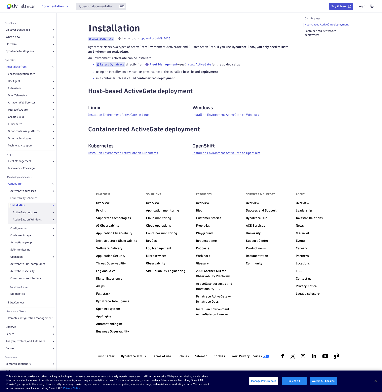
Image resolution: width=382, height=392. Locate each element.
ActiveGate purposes (23, 191)
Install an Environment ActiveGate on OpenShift (226, 152)
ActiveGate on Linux (25, 212)
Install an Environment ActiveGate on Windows (225, 114)
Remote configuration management (30, 318)
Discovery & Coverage (21, 168)
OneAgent (14, 81)
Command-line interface (25, 278)
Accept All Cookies (323, 381)
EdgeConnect (16, 302)
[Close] (53, 67)
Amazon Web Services (22, 102)
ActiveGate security (22, 271)
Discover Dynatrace (18, 29)
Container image (20, 235)
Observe (11, 327)
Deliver (10, 348)
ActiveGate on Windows (27, 219)
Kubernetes (15, 124)
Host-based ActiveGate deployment (327, 24)
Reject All (294, 381)
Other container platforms (24, 131)
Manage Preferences (263, 381)
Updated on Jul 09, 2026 (155, 38)
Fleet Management (19, 161)
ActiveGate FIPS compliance (27, 264)
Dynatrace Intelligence (20, 51)
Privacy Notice (71, 388)
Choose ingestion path (21, 74)
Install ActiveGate (198, 64)
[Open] (53, 30)
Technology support (20, 145)
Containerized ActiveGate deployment (320, 33)
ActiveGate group (21, 242)
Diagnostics (17, 294)
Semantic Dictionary (18, 364)
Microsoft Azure (18, 109)
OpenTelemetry (17, 95)
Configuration (18, 228)
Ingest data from (16, 66)
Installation (17, 205)
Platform (11, 44)
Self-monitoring (20, 250)
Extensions (14, 88)
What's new (13, 37)
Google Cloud (16, 117)
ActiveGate (14, 183)
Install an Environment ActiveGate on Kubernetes (123, 152)
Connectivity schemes (23, 198)
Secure (10, 334)
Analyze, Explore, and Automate (25, 341)
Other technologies (19, 138)
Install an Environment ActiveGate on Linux (118, 114)
